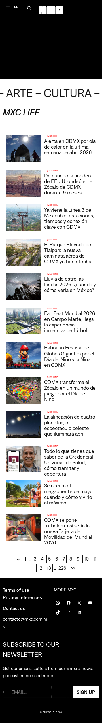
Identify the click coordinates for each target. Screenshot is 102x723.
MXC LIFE (53, 136)
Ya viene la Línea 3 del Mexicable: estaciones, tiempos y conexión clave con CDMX (69, 218)
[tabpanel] (51, 39)
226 (62, 568)
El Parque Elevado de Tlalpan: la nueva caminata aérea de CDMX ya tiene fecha (67, 252)
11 (95, 559)
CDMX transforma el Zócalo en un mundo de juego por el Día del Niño (70, 390)
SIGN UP (86, 692)
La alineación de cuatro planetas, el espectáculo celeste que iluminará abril (69, 425)
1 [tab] (51, 83)
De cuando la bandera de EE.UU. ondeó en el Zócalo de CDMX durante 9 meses (69, 184)
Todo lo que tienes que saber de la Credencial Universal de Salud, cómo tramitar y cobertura (69, 462)
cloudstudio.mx (51, 712)
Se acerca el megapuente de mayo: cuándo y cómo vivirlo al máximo (69, 494)
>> (73, 568)
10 (86, 559)
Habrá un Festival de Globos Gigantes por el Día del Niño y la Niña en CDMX (69, 356)
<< (18, 559)
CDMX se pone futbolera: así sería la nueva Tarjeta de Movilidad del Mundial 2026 (68, 531)
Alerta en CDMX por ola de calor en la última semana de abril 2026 (70, 146)
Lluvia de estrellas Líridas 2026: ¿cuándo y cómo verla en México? (70, 284)
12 (40, 568)
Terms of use (16, 590)
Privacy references (22, 597)
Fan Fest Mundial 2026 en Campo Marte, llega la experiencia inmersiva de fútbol (69, 321)
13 (49, 568)
